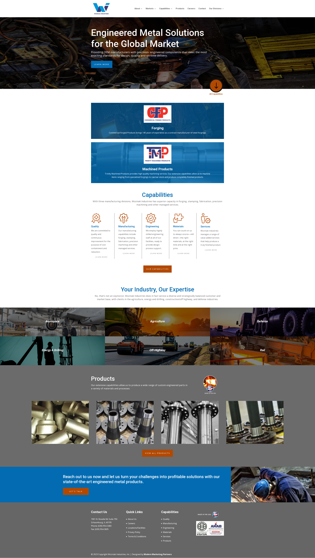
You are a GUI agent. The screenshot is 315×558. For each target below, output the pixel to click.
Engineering (168, 527)
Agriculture (157, 321)
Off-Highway (157, 350)
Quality (166, 519)
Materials (167, 532)
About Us (132, 519)
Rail (262, 350)
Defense (262, 321)
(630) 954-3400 (104, 526)
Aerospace (52, 321)
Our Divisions (215, 9)
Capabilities (164, 9)
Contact (202, 9)
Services (166, 536)
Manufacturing (170, 523)
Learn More (101, 64)
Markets (150, 9)
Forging (158, 128)
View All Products (157, 453)
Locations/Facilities (136, 527)
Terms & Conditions (137, 536)
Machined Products (157, 169)
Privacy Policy (134, 532)
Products (180, 9)
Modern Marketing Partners (158, 554)
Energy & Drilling (52, 350)
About (137, 9)
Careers (191, 9)
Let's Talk (76, 491)
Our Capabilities (157, 269)
